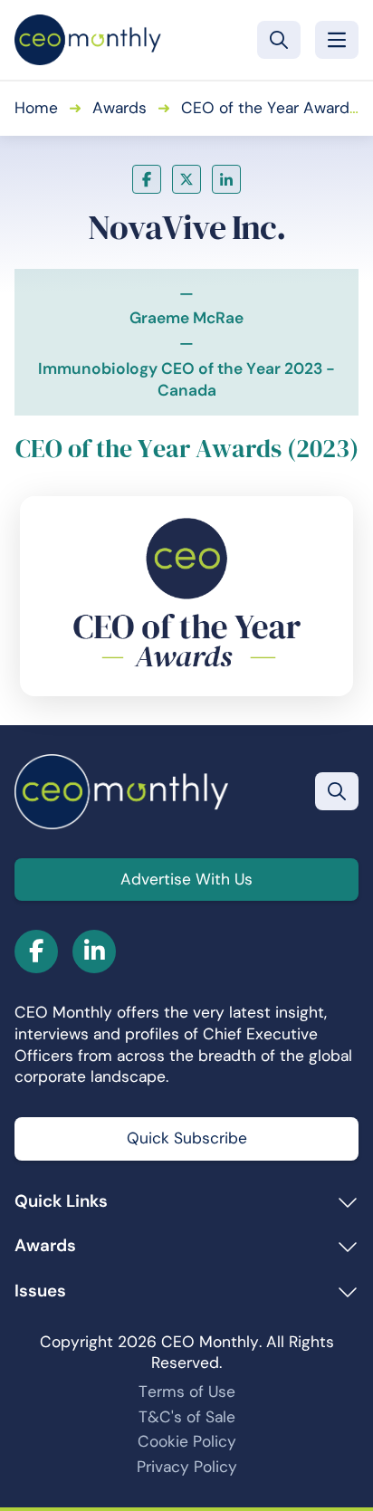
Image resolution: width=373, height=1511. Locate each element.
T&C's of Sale (187, 1417)
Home (36, 108)
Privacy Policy (187, 1467)
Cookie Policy (187, 1441)
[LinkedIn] (226, 179)
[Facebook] (146, 179)
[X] (186, 179)
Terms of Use (187, 1391)
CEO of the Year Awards (269, 108)
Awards (119, 108)
